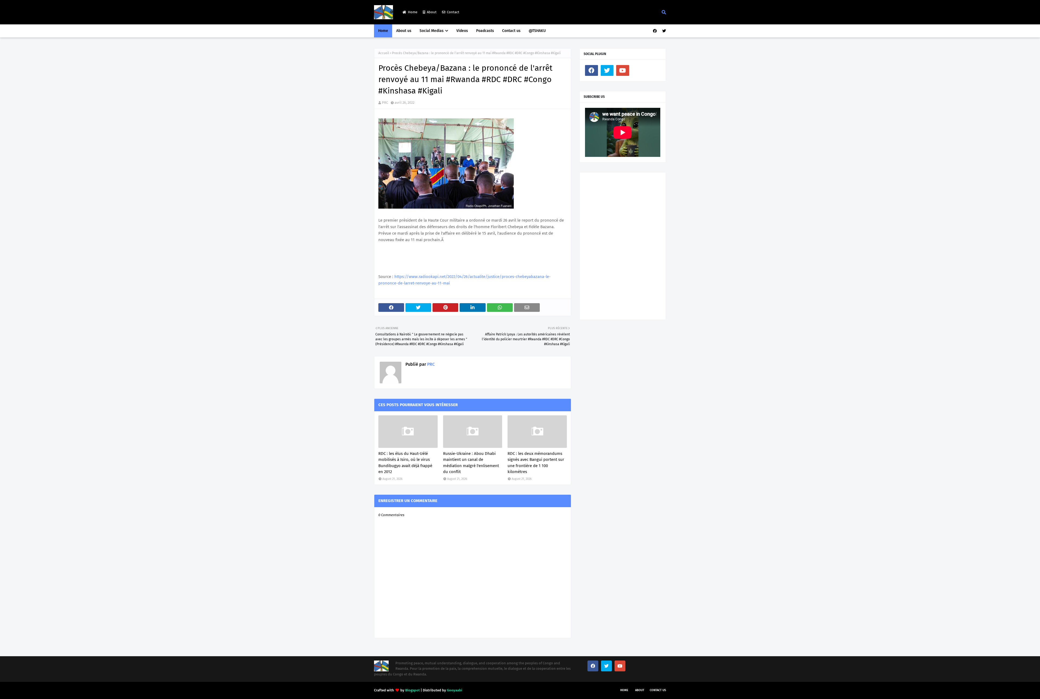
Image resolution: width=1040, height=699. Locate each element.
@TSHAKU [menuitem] (537, 30)
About (432, 12)
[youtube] (622, 70)
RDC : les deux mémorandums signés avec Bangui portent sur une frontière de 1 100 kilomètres (536, 462)
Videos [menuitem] (462, 30)
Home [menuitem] (383, 30)
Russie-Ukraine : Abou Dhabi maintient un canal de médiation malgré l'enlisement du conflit (471, 462)
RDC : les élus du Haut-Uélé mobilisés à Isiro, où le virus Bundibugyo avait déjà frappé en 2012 (405, 462)
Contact (453, 12)
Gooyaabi (454, 690)
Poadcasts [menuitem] (485, 30)
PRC (385, 103)
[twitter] (663, 31)
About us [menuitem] (403, 30)
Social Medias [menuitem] (432, 30)
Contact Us (658, 690)
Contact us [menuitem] (511, 30)
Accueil (383, 53)
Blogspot (412, 690)
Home (412, 12)
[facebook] (655, 31)
